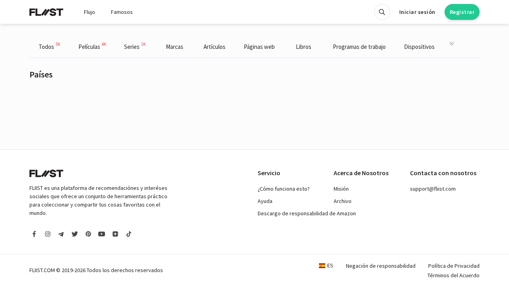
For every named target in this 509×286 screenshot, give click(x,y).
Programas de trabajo (359, 46)
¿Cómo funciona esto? (284, 188)
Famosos (122, 11)
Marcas (174, 46)
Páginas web (259, 46)
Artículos (214, 46)
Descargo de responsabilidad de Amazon (307, 213)
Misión (341, 188)
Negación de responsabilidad (381, 265)
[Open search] (382, 11)
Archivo (343, 201)
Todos (49, 45)
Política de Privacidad (454, 265)
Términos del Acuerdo (453, 275)
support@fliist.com (433, 188)
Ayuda (265, 201)
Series (135, 45)
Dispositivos (419, 46)
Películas (92, 45)
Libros (303, 46)
